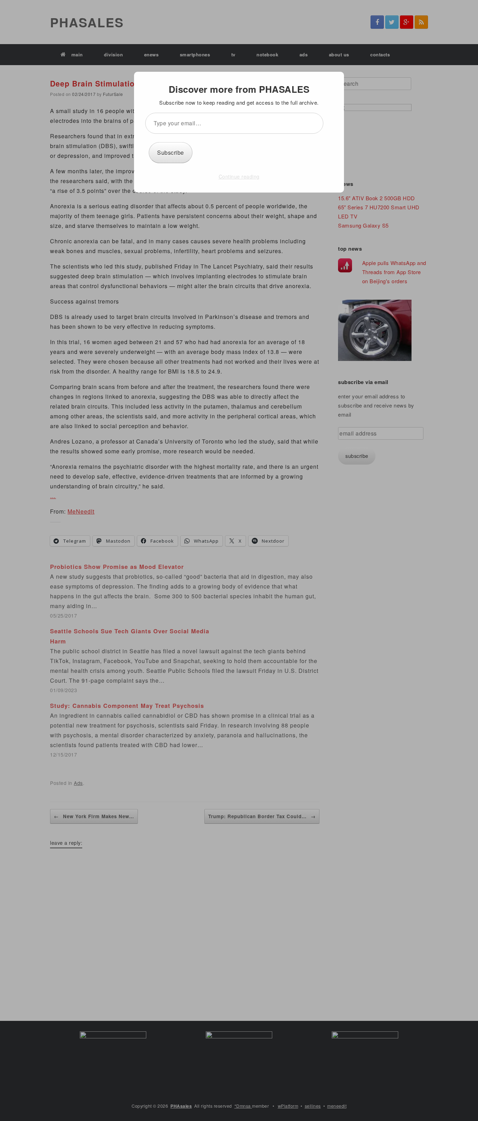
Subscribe (170, 152)
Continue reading (239, 176)
